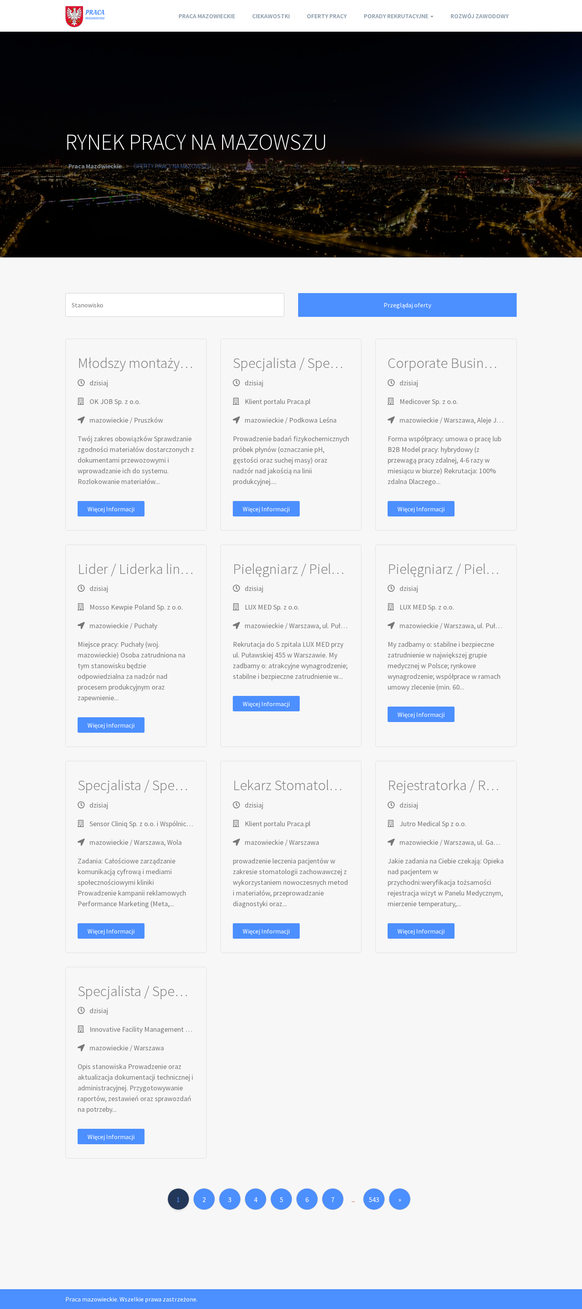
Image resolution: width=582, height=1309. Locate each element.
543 (374, 1199)
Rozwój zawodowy (480, 16)
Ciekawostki (271, 16)
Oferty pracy (327, 16)
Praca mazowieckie (207, 16)
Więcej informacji (111, 509)
